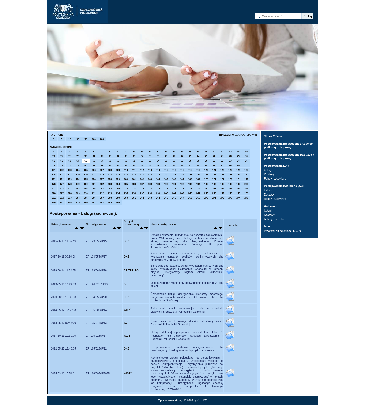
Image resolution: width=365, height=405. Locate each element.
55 (85, 160)
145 (206, 174)
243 (190, 193)
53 (69, 160)
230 (86, 193)
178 (70, 184)
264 (158, 198)
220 (206, 188)
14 (158, 151)
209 (118, 188)
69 (198, 160)
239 (158, 193)
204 (78, 188)
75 (246, 160)
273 (230, 198)
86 (134, 165)
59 (118, 160)
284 (118, 202)
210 (126, 188)
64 (158, 160)
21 (214, 151)
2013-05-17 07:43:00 (63, 322)
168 (190, 179)
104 (78, 170)
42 (182, 156)
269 (198, 198)
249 (238, 193)
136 (134, 174)
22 (222, 151)
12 (142, 151)
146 (214, 174)
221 (214, 188)
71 (214, 160)
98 (230, 165)
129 (78, 174)
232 (102, 193)
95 (206, 165)
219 (198, 188)
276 (54, 202)
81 (94, 165)
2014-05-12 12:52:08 (63, 310)
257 (102, 198)
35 (126, 156)
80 (85, 165)
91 (174, 165)
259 (118, 198)
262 (142, 198)
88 (150, 165)
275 (246, 198)
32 (102, 156)
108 (110, 170)
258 (110, 198)
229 (78, 193)
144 (198, 174)
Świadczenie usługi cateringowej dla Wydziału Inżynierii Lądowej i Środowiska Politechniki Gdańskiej (187, 310)
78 (69, 165)
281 (94, 202)
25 (246, 151)
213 (150, 188)
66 (174, 160)
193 (190, 184)
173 (230, 179)
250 (246, 193)
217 (182, 188)
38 (150, 156)
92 (182, 165)
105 (86, 170)
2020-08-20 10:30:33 (63, 297)
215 (166, 188)
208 (110, 188)
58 (110, 160)
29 (77, 156)
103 (70, 170)
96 (214, 165)
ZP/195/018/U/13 (96, 322)
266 (174, 198)
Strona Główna (273, 136)
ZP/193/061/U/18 (96, 270)
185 (126, 184)
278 (70, 202)
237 (142, 193)
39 (158, 156)
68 (190, 160)
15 (166, 151)
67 (182, 160)
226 (54, 193)
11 (134, 151)
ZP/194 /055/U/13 (97, 284)
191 (174, 184)
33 (110, 156)
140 (166, 174)
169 (198, 179)
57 (102, 160)
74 (238, 160)
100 (94, 139)
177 (62, 184)
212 (142, 188)
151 (54, 179)
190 (166, 184)
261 (134, 198)
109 (118, 170)
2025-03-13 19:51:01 (63, 373)
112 (142, 170)
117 (182, 170)
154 (78, 179)
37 (142, 156)
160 (126, 179)
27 (61, 156)
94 (198, 165)
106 (94, 170)
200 (102, 139)
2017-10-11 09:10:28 (63, 256)
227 (62, 193)
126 (54, 174)
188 (150, 184)
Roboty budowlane (275, 178)
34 (118, 156)
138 (150, 174)
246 (214, 193)
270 (206, 198)
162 (142, 179)
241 (174, 193)
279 (78, 202)
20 (206, 151)
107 (102, 170)
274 (238, 198)
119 (198, 170)
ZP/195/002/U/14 (96, 310)
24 (238, 151)
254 (78, 198)
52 (61, 160)
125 (246, 170)
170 (206, 179)
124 (238, 170)
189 (158, 184)
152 (62, 179)
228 (70, 193)
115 (166, 170)
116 (174, 170)
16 (174, 151)
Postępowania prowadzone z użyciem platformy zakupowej (288, 145)
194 (198, 184)
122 (222, 170)
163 (150, 179)
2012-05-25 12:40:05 (63, 348)
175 (246, 179)
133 (110, 174)
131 (94, 174)
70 (206, 160)
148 (230, 174)
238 (150, 193)
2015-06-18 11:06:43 (63, 241)
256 (94, 198)
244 (198, 193)
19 (198, 151)
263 (150, 198)
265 (166, 198)
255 (86, 198)
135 (126, 174)
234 (118, 193)
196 (214, 184)
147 (222, 174)
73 (230, 160)
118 (190, 170)
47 (222, 156)
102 (62, 170)
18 (190, 151)
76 (53, 165)
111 (134, 170)
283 (110, 202)
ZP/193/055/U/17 (96, 256)
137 (142, 174)
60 (126, 160)
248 (230, 193)
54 (77, 160)
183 (110, 184)
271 (214, 198)
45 (206, 156)
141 (174, 174)
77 (61, 165)
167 (182, 179)
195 (206, 184)
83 (110, 165)
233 (110, 193)
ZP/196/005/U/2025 (98, 373)
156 (94, 179)
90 (166, 165)
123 (230, 170)
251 (54, 198)
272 (222, 198)
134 (118, 174)
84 (118, 165)
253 (70, 198)
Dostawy (269, 174)
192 (182, 184)
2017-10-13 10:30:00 (63, 335)
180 (86, 184)
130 (86, 174)
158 (110, 179)
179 (78, 184)
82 (102, 165)
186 (134, 184)
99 (238, 165)
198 (230, 184)
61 (134, 160)
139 (158, 174)
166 (174, 179)
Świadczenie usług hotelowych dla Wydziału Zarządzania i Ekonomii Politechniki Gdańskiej (187, 323)
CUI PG (202, 400)
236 (134, 193)
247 (222, 193)
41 (174, 156)
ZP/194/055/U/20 (96, 297)
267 (182, 198)
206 (94, 188)
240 (166, 193)
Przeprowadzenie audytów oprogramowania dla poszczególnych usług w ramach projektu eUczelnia (187, 349)
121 (214, 170)
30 (77, 139)
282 (102, 202)
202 (62, 188)
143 (190, 174)
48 (230, 156)
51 (53, 160)
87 (142, 165)
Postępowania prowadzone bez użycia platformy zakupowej (289, 156)
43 (190, 156)
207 (102, 188)
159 (118, 179)
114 (158, 170)
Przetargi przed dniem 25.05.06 (283, 230)
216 (174, 188)
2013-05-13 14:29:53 (63, 284)
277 (62, 202)
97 (222, 165)
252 (62, 198)
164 (158, 179)
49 (238, 156)
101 (54, 170)
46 (214, 156)
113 (150, 170)
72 (222, 160)
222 (222, 188)
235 (126, 193)
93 (190, 165)
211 (134, 188)
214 (158, 188)
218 (190, 188)
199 (238, 184)
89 (158, 165)
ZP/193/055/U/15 (96, 241)
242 (182, 193)
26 (53, 156)
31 (94, 156)
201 (54, 188)
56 (94, 160)
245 (206, 193)
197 (222, 184)
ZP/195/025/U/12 (96, 348)
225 (246, 188)
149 (238, 174)
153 (70, 179)
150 (246, 174)
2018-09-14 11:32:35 (63, 270)
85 (126, 165)
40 (166, 156)
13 (150, 151)
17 (182, 151)
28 (69, 156)
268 (190, 198)
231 (94, 193)
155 (86, 179)
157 (102, 179)
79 (77, 165)
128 (70, 174)
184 (118, 184)
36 (134, 156)
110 (126, 170)
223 (230, 188)
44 (198, 156)
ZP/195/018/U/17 (96, 335)
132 (102, 174)
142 (182, 174)
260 (126, 198)
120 (206, 170)
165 (166, 179)
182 (102, 184)
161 (134, 179)
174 (238, 179)
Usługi (268, 170)
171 (214, 179)
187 (142, 184)
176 (54, 184)
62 (142, 160)
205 (86, 188)
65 (166, 160)
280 (86, 202)
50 (85, 139)
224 (238, 188)
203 (70, 188)
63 (150, 160)
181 (94, 184)
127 (62, 174)
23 (230, 151)
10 (69, 139)
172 (222, 179)
